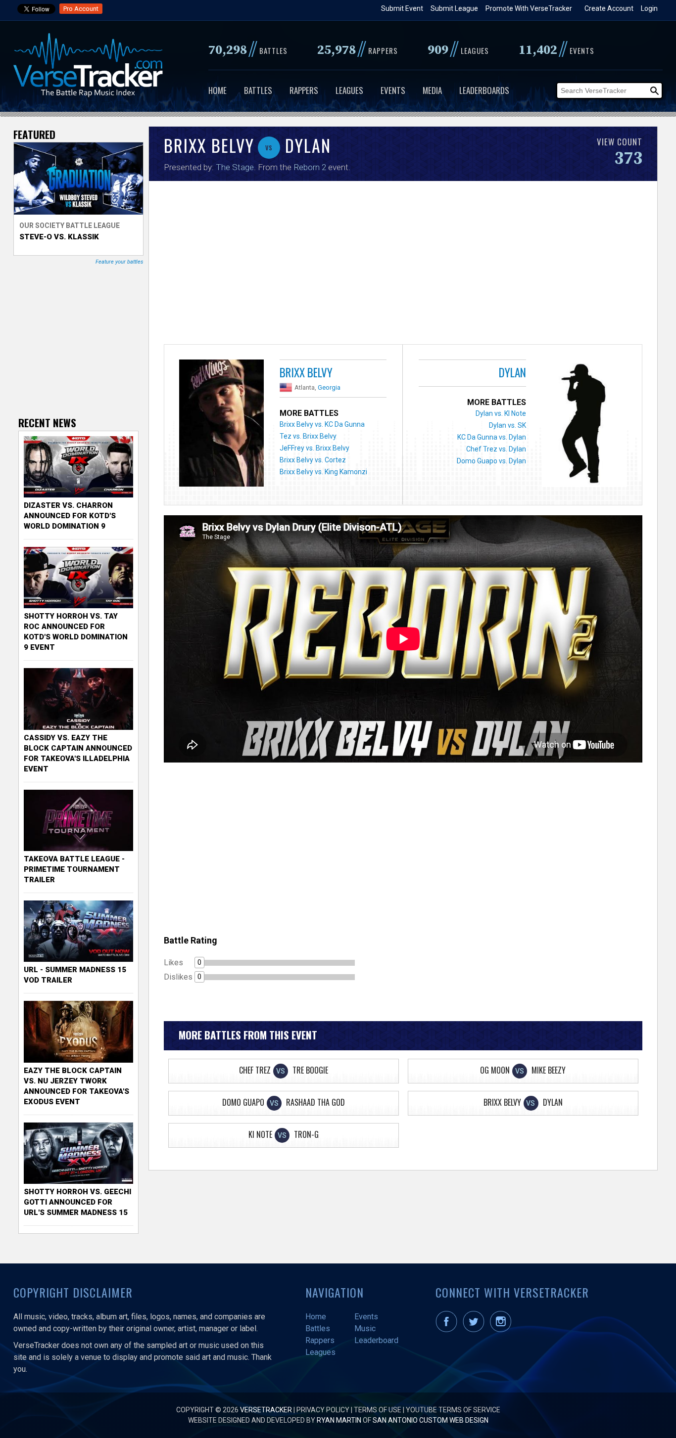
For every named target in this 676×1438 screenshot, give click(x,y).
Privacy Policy (322, 1410)
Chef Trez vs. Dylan (496, 449)
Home (217, 90)
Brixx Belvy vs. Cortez (313, 460)
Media (432, 90)
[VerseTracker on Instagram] (502, 1330)
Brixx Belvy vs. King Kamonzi (323, 472)
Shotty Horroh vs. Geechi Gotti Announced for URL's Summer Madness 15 (77, 1202)
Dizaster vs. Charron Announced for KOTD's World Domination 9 (70, 516)
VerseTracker (266, 1410)
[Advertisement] (403, 265)
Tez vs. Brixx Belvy (308, 436)
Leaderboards (484, 90)
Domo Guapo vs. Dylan (491, 461)
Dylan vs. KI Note (501, 413)
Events (393, 90)
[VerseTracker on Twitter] (475, 1330)
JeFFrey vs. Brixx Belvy (314, 448)
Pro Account (80, 8)
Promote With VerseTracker (528, 8)
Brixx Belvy (306, 372)
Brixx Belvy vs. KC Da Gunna (322, 424)
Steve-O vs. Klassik (59, 236)
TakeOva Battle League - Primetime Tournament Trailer (74, 869)
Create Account (608, 8)
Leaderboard (376, 1340)
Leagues (349, 90)
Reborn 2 (309, 167)
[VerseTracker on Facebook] (448, 1330)
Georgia (329, 387)
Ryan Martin (339, 1420)
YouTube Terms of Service (453, 1410)
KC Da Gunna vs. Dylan (491, 437)
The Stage (235, 167)
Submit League (454, 8)
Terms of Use (377, 1410)
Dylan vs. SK (507, 425)
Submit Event (402, 8)
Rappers (304, 90)
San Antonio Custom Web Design (430, 1420)
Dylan (512, 372)
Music (365, 1328)
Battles (258, 90)
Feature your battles (120, 262)
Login (649, 8)
